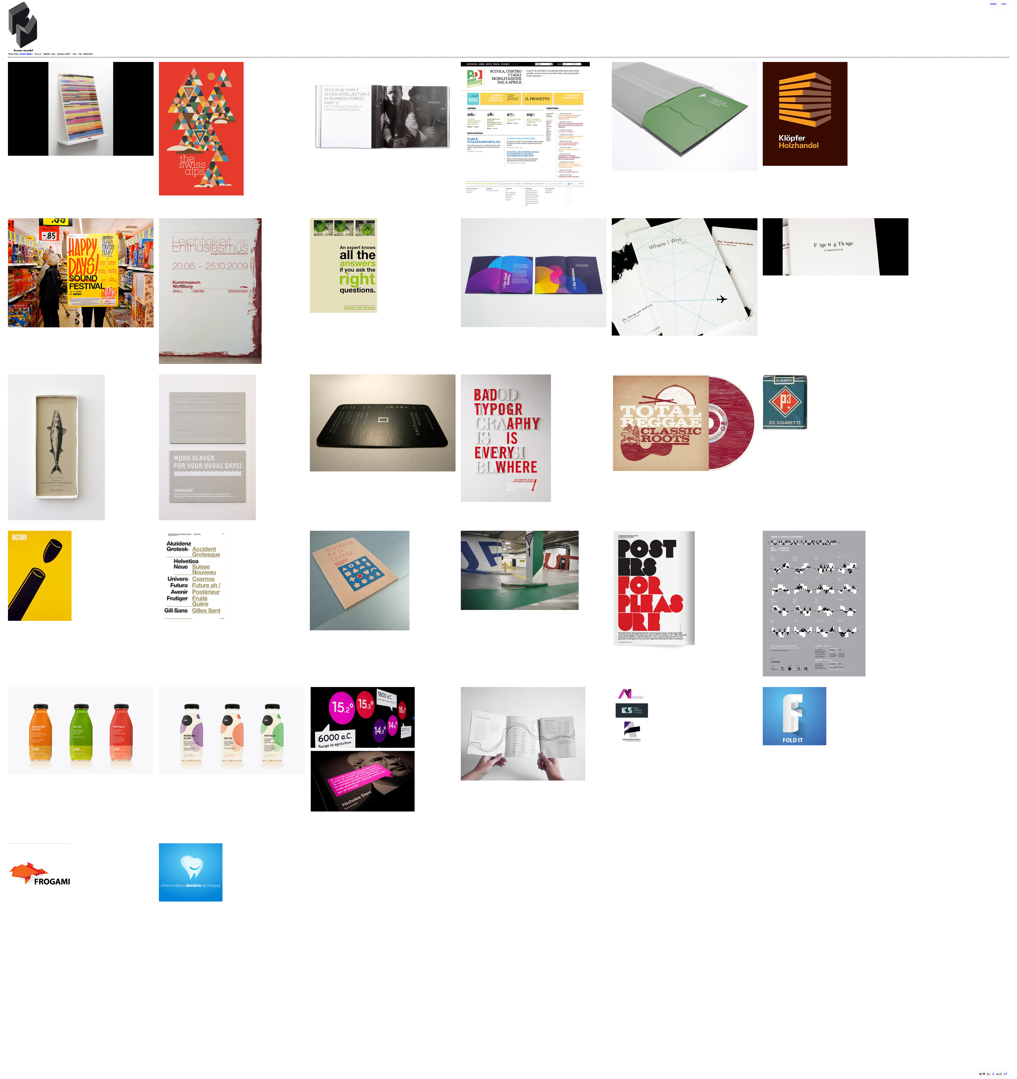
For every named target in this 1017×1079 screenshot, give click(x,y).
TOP (1003, 4)
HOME (993, 4)
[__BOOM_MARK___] (508, 26)
